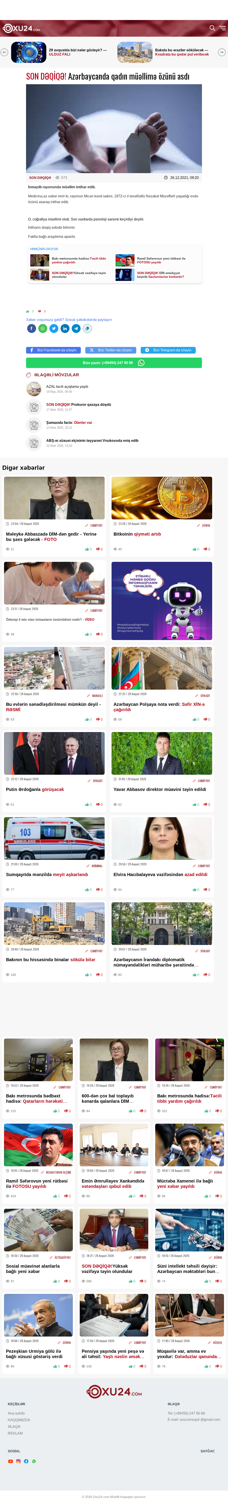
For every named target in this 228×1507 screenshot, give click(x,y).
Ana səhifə (16, 1413)
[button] (223, 52)
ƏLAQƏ (14, 1427)
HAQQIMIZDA (19, 1420)
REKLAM (15, 1433)
